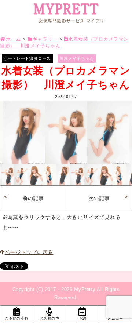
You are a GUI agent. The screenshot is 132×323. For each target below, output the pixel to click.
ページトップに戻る (29, 252)
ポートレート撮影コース (27, 58)
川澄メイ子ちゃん (76, 58)
